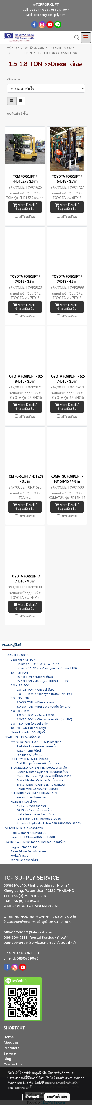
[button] (75, 37)
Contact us (13, 1064)
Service (10, 1053)
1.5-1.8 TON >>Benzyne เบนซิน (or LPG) (43, 681)
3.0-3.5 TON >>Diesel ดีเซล (35, 702)
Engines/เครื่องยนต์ (24, 847)
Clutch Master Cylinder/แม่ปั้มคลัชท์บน (42, 772)
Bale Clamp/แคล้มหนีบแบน (28, 833)
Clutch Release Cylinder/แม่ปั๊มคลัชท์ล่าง (44, 776)
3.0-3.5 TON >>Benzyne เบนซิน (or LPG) (44, 706)
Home (9, 1037)
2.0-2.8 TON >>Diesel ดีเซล (36, 689)
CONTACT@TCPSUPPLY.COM (35, 906)
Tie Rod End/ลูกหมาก (31, 797)
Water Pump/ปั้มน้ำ (29, 750)
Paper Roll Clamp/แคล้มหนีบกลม (33, 837)
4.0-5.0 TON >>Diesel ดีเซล (36, 715)
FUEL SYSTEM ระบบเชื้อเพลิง (29, 759)
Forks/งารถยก (20, 856)
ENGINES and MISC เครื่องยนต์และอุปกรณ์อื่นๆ (35, 842)
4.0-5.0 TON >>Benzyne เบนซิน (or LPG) (44, 719)
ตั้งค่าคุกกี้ (32, 1097)
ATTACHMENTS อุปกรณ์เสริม (24, 828)
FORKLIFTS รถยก (17, 655)
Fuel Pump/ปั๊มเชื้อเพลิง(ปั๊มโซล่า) (38, 763)
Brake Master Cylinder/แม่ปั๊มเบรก (40, 780)
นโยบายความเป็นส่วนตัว (61, 1083)
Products (11, 1048)
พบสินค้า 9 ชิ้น (17, 113)
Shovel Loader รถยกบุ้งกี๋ (28, 732)
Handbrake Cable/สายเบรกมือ (37, 789)
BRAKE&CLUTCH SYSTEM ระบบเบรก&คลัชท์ (40, 768)
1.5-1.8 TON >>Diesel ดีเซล (35, 677)
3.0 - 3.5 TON (20, 698)
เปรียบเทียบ (27, 216)
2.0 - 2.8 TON (20, 685)
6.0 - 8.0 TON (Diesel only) (30, 724)
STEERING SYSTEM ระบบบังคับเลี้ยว (34, 793)
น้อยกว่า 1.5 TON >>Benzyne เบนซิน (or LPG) (47, 668)
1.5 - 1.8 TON (19, 672)
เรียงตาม (14, 79)
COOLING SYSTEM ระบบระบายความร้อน (37, 742)
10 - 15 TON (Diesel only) (28, 728)
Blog (7, 1059)
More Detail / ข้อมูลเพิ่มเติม (26, 207)
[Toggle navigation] (86, 37)
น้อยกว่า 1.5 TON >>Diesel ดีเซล (38, 664)
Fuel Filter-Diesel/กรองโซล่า (36, 814)
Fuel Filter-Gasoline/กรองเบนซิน (39, 819)
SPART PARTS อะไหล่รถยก (22, 737)
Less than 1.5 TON (23, 660)
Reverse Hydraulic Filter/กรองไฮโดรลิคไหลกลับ (49, 823)
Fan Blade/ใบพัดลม (29, 755)
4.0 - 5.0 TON (20, 711)
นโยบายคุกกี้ (23, 1088)
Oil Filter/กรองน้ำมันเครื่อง (35, 810)
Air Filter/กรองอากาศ (31, 806)
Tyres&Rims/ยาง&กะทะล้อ (28, 851)
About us (11, 1042)
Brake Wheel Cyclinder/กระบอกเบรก (41, 785)
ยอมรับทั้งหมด (57, 1097)
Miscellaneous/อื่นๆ (24, 860)
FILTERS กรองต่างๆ (24, 802)
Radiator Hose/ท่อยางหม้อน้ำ (36, 746)
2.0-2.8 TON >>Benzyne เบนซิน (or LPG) (44, 694)
